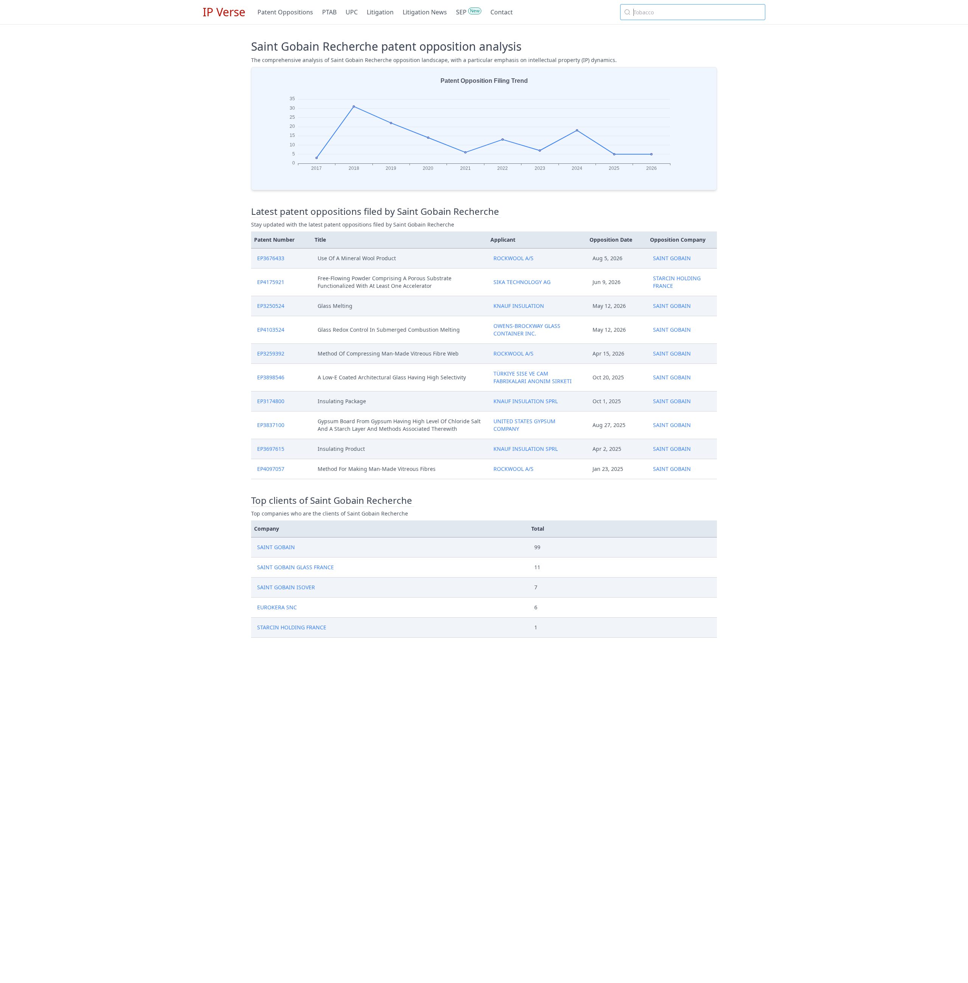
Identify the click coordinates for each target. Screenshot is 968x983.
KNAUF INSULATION (518, 305)
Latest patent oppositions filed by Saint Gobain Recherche (375, 211)
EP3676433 (270, 258)
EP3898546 (270, 377)
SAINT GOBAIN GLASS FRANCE (295, 567)
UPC (352, 12)
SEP (461, 12)
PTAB (329, 12)
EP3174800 (270, 401)
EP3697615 (270, 448)
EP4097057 (270, 468)
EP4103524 (270, 329)
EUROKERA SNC (277, 607)
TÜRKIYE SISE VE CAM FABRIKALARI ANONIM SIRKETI (532, 377)
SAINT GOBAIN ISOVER (286, 587)
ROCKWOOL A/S (513, 258)
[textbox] (697, 12)
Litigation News (425, 12)
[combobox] (692, 12)
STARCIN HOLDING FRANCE (291, 627)
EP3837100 (270, 425)
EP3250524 (270, 305)
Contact (501, 12)
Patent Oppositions (285, 12)
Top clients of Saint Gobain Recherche (331, 500)
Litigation (380, 12)
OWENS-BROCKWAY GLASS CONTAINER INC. (526, 329)
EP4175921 (270, 282)
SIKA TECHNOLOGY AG (522, 282)
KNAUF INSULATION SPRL (525, 401)
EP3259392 (270, 353)
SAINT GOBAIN (672, 258)
